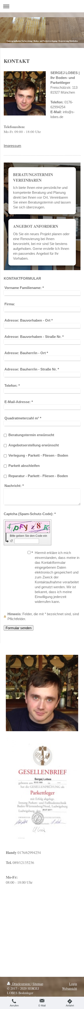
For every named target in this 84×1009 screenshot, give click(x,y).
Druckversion (21, 984)
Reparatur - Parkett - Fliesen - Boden (38, 476)
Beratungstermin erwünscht (31, 435)
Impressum (12, 146)
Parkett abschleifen (24, 466)
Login (73, 984)
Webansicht (69, 988)
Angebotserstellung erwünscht (33, 445)
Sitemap (37, 984)
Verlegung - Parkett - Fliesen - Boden (38, 455)
